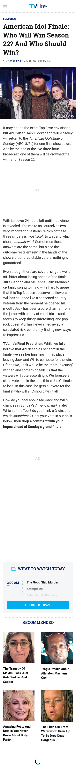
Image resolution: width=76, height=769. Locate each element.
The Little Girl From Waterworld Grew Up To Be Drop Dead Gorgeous (55, 733)
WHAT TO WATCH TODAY (41, 569)
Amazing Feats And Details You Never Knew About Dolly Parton (17, 733)
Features (9, 19)
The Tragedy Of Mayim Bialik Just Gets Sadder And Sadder (15, 675)
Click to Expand (40, 605)
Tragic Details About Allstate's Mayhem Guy (55, 673)
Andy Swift (16, 60)
